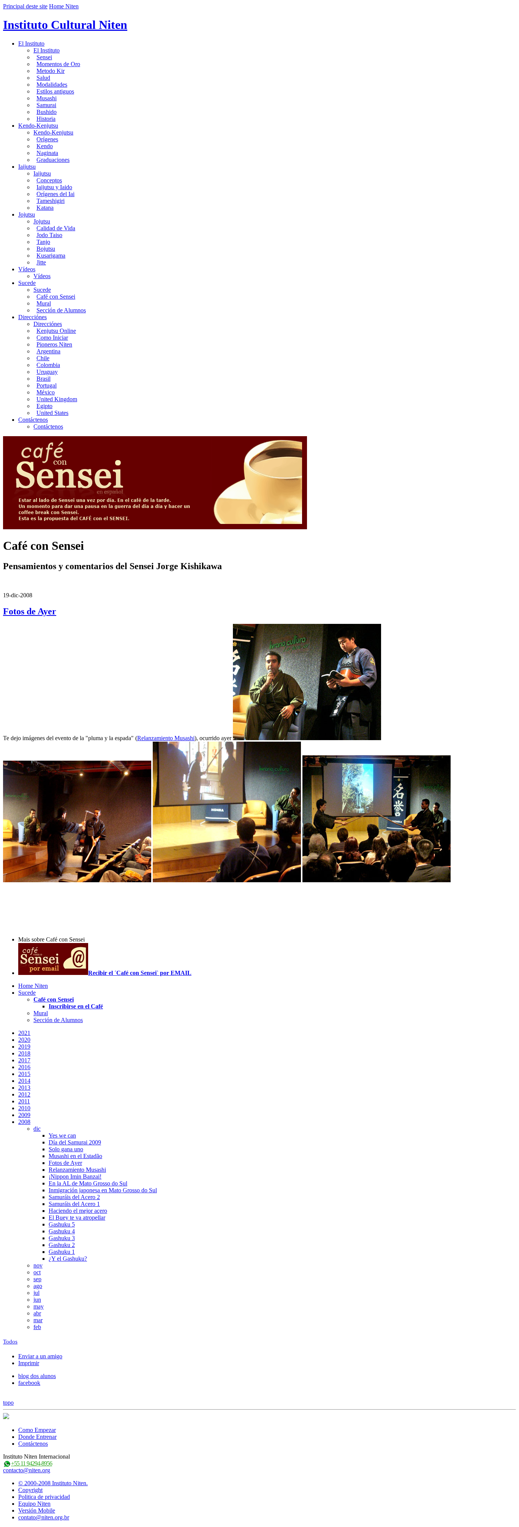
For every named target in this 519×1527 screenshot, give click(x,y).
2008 (24, 1122)
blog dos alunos (37, 1376)
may (38, 1306)
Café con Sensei (55, 296)
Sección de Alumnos (61, 310)
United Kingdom (56, 399)
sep (37, 1279)
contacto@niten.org (26, 1470)
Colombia (48, 365)
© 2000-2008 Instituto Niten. (53, 1483)
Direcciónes (32, 317)
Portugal (46, 385)
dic (37, 1128)
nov (38, 1265)
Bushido (46, 112)
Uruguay (47, 372)
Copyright (30, 1490)
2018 (24, 1053)
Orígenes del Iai (55, 194)
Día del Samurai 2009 (75, 1142)
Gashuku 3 (62, 1238)
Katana (45, 207)
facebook (29, 1383)
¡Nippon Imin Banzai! (75, 1176)
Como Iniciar (52, 337)
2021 (24, 1033)
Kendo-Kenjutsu (38, 125)
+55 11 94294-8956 (31, 1463)
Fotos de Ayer (29, 611)
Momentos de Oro (58, 64)
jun (37, 1299)
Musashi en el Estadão (75, 1156)
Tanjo (43, 242)
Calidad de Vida (55, 228)
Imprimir (28, 1363)
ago (37, 1286)
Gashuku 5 (62, 1224)
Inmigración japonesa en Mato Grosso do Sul (103, 1190)
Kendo (44, 146)
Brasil (43, 378)
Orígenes (47, 139)
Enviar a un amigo (40, 1356)
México (45, 392)
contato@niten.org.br (43, 1517)
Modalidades (51, 84)
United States (52, 413)
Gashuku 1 (62, 1252)
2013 (24, 1087)
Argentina (48, 351)
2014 (24, 1081)
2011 (24, 1101)
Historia (45, 119)
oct (37, 1272)
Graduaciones (53, 160)
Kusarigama (50, 255)
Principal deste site (25, 6)
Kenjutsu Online (56, 331)
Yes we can (62, 1135)
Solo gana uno (66, 1149)
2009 (24, 1115)
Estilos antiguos (55, 91)
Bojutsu (45, 248)
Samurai (46, 105)
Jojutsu (26, 214)
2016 (24, 1067)
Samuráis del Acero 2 (74, 1197)
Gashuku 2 (62, 1245)
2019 (24, 1046)
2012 (24, 1094)
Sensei (44, 57)
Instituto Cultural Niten (65, 25)
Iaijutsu (27, 166)
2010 (24, 1108)
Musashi (46, 98)
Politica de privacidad (44, 1497)
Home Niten (64, 6)
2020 (24, 1039)
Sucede (27, 283)
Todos (10, 1342)
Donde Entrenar (37, 1437)
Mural (43, 303)
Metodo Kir (50, 71)
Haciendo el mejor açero (78, 1210)
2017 (24, 1060)
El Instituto (31, 43)
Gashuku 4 (62, 1231)
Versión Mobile (36, 1510)
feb (37, 1327)
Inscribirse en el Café (76, 1006)
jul (36, 1293)
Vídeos (26, 269)
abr (37, 1313)
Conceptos (49, 180)
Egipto (44, 406)
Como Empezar (37, 1430)
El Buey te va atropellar (77, 1217)
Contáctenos (33, 419)
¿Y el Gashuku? (68, 1258)
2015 (24, 1074)
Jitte (41, 262)
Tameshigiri (50, 201)
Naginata (47, 153)
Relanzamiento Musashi (166, 738)
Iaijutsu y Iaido (54, 187)
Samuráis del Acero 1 (74, 1204)
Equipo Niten (34, 1503)
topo (8, 1402)
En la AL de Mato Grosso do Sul (88, 1183)
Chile (42, 358)
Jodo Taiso (49, 235)
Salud (43, 77)
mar (38, 1320)
